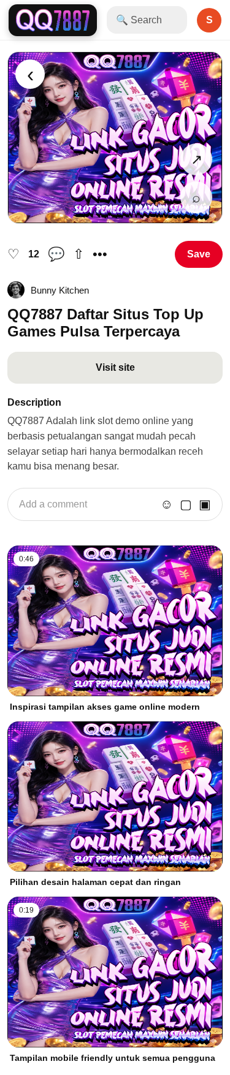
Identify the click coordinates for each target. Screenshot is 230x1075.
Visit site (115, 367)
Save (198, 254)
